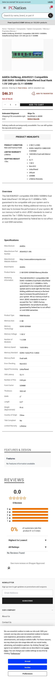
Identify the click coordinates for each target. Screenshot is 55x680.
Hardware (11, 29)
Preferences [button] (15, 653)
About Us (6, 616)
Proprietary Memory (8, 31)
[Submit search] (50, 15)
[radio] (27, 509)
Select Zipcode (33, 119)
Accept (27, 661)
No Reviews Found (16, 553)
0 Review (20, 503)
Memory (46, 29)
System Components (34, 29)
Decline (27, 667)
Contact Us (6, 622)
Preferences (28, 674)
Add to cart (36, 105)
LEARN (50, 2)
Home (4, 29)
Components (21, 29)
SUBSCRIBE (27, 601)
